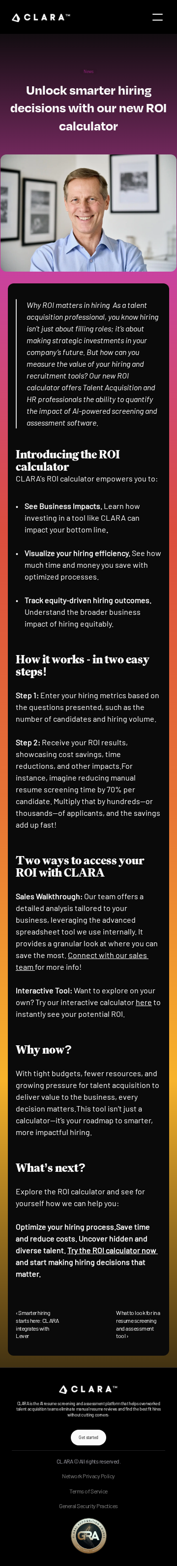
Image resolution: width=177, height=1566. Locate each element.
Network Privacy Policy (88, 1475)
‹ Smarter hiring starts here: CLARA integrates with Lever (37, 1324)
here (144, 1002)
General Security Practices (88, 1505)
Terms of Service (88, 1491)
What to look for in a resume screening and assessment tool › (138, 1324)
